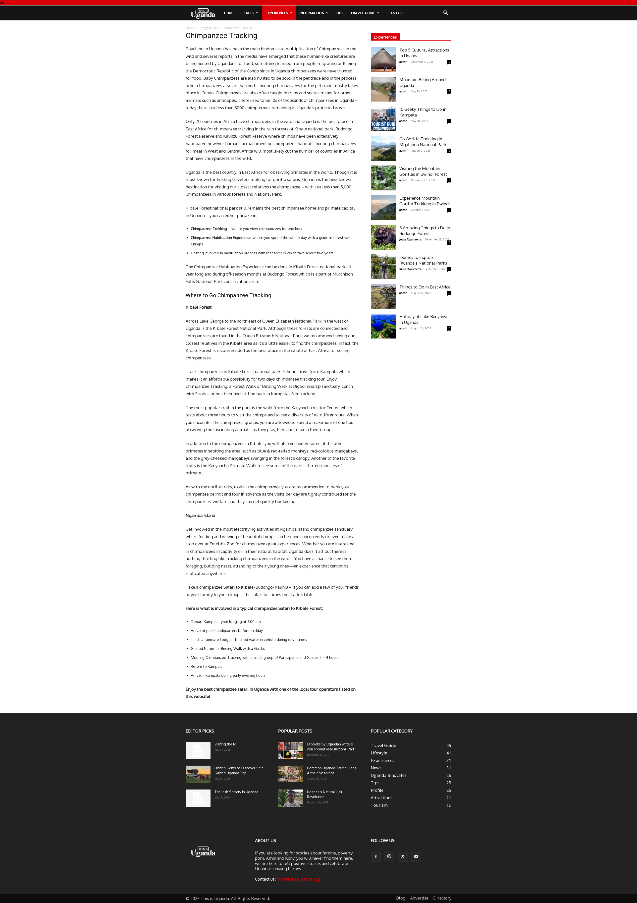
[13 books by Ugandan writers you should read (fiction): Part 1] (290, 750)
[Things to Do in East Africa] (383, 296)
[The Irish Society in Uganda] (198, 798)
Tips (339, 12)
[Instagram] (389, 856)
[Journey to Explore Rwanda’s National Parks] (383, 266)
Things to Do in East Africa (424, 286)
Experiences (276, 12)
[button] (445, 13)
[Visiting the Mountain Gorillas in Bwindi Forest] (383, 178)
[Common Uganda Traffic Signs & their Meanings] (290, 774)
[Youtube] (416, 857)
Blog (400, 898)
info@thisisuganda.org (298, 879)
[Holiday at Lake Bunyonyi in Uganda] (383, 326)
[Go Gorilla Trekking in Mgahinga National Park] (383, 148)
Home (229, 12)
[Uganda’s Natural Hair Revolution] (290, 798)
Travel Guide (362, 12)
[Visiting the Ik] (198, 750)
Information (311, 12)
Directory (442, 898)
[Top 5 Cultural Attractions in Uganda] (383, 59)
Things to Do (208, 28)
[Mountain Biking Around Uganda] (383, 89)
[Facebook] (376, 857)
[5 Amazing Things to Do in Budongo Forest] (383, 237)
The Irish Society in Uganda (236, 792)
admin (403, 61)
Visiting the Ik (225, 744)
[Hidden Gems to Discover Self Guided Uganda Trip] (198, 774)
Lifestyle (395, 12)
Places (247, 12)
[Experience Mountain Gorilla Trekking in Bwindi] (383, 207)
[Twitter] (403, 857)
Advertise (419, 898)
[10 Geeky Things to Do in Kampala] (383, 118)
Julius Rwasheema (410, 239)
